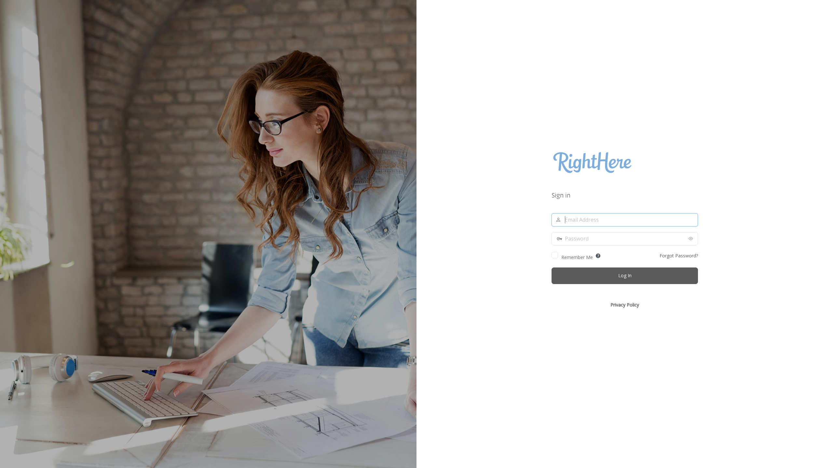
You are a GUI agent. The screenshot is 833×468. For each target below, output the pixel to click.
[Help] (598, 256)
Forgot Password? (679, 256)
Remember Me (577, 257)
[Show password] (691, 238)
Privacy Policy (624, 305)
